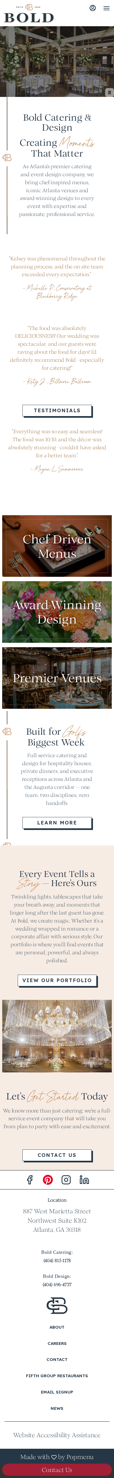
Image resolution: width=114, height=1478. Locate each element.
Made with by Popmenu (49, 1457)
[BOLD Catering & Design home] (29, 13)
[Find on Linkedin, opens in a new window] (84, 1181)
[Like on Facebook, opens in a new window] (30, 1181)
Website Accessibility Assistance (57, 1435)
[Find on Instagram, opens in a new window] (66, 1181)
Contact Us (57, 1470)
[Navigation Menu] (106, 8)
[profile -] (92, 8)
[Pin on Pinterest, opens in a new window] (48, 1181)
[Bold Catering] (57, 1305)
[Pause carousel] (109, 92)
